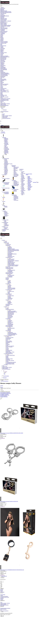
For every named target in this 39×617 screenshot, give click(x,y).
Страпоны (9, 285)
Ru (4, 373)
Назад (8, 243)
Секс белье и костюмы (9, 337)
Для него (1, 599)
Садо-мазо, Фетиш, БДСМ (10, 355)
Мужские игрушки (11, 275)
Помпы (9, 281)
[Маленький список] (0, 398)
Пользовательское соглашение (5, 608)
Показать (2, 588)
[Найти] (1, 6)
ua (0, 121)
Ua (4, 374)
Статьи (1, 591)
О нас (1, 602)
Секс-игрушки (2, 594)
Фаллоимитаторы (11, 295)
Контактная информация (4, 604)
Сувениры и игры (11, 291)
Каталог (1, 589)
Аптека (7, 308)
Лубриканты (10, 320)
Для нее (1, 598)
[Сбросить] (1, 587)
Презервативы (10, 332)
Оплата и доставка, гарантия (5, 603)
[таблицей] (2, 397)
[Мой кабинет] (0, 237)
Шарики (9, 301)
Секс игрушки (8, 244)
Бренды (1, 590)
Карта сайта (2, 605)
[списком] (1, 397)
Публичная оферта (3, 609)
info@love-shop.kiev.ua (4, 111)
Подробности (2, 438)
